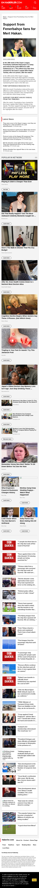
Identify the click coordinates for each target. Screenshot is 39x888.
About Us (19, 840)
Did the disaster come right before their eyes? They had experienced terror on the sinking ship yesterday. (18, 144)
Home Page (33, 840)
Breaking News (26, 845)
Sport (18, 845)
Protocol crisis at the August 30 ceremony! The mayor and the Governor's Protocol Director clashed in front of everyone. (18, 137)
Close (34, 880)
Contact (26, 840)
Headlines (11, 845)
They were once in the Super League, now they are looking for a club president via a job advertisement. (19, 124)
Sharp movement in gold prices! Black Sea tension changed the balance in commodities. (19, 131)
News (34, 845)
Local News (5, 848)
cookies (9, 876)
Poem (4, 845)
